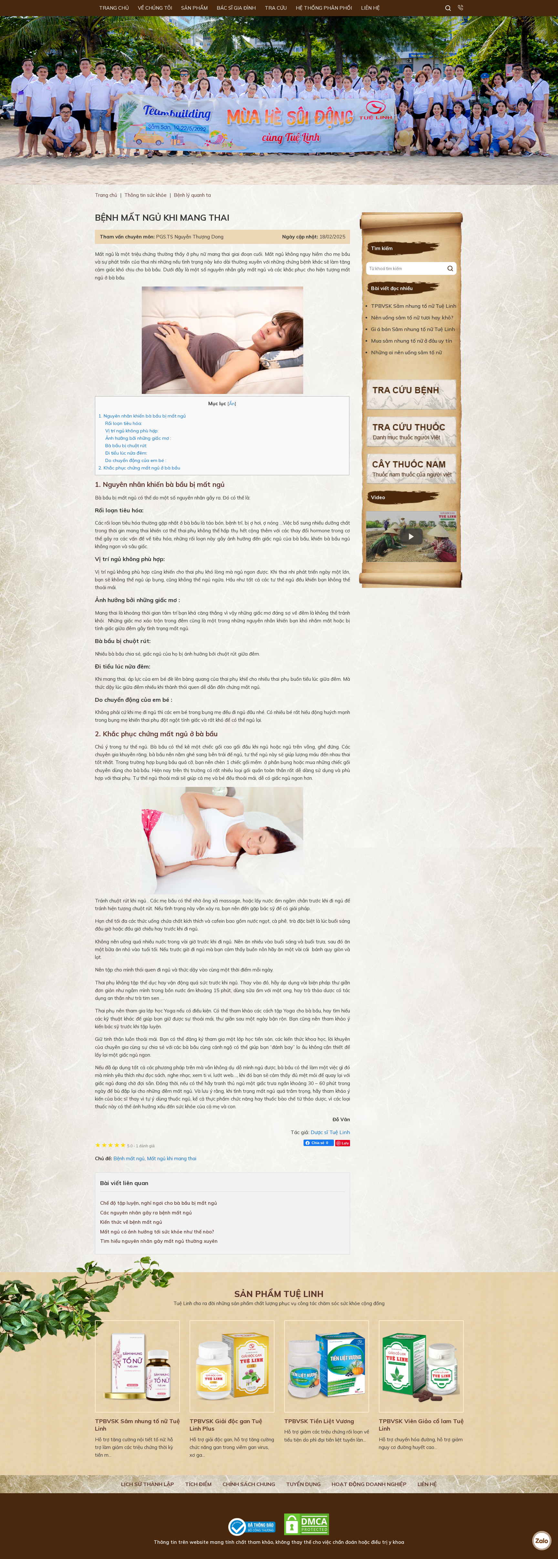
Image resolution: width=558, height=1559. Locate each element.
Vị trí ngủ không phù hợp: (132, 431)
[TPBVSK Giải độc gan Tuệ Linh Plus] (232, 1366)
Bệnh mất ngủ (129, 1158)
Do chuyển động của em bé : (135, 460)
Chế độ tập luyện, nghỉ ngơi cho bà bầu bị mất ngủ (158, 1203)
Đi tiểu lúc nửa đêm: (126, 453)
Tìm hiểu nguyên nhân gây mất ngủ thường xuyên (159, 1241)
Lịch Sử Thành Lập (147, 1484)
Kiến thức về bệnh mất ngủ (131, 1222)
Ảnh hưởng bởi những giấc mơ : (138, 438)
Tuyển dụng (303, 1484)
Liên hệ (427, 1484)
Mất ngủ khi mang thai (171, 1158)
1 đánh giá (141, 1146)
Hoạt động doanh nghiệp (369, 1484)
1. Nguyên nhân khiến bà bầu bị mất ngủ (142, 416)
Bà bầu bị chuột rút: (126, 445)
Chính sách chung (248, 1484)
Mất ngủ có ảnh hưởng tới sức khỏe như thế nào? (157, 1232)
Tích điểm (198, 1484)
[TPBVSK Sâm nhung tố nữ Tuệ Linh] (137, 1366)
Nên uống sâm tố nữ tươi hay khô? (412, 317)
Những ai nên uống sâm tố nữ (407, 352)
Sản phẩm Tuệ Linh (279, 1294)
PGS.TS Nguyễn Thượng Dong (189, 237)
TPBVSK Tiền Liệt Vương (319, 1421)
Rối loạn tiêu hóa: (123, 423)
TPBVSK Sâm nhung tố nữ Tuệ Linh (413, 306)
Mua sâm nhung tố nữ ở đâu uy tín (411, 340)
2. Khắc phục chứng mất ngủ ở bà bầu (139, 468)
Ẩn (232, 403)
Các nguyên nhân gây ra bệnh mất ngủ (146, 1213)
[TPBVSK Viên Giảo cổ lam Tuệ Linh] (421, 1366)
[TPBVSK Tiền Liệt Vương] (326, 1366)
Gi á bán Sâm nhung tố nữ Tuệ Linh (413, 329)
